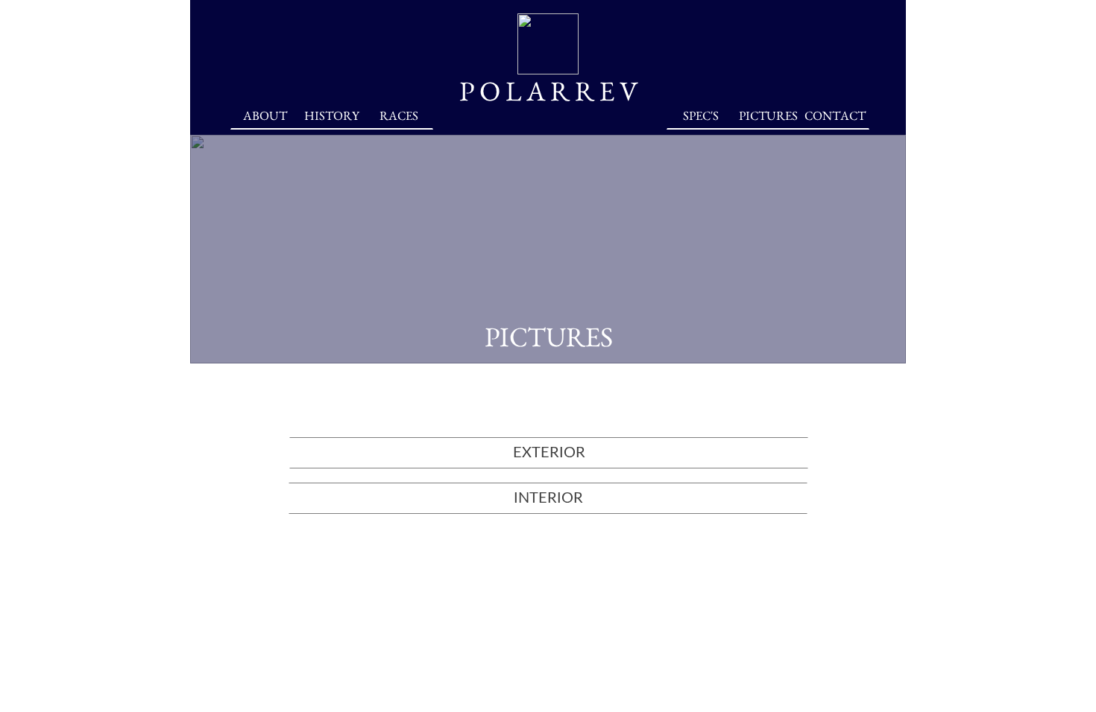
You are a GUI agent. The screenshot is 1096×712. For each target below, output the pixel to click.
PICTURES (768, 115)
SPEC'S (701, 115)
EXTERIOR (549, 452)
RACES (398, 115)
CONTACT (835, 115)
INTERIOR (548, 498)
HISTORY (331, 115)
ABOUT (265, 115)
